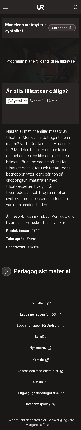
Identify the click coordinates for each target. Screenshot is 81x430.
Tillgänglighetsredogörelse (38, 393)
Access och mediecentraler (38, 371)
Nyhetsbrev (38, 348)
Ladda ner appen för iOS (38, 314)
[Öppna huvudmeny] (5, 7)
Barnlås (40, 336)
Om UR (38, 382)
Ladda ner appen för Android (38, 325)
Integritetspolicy (38, 404)
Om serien (59, 28)
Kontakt (38, 360)
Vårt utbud (38, 303)
